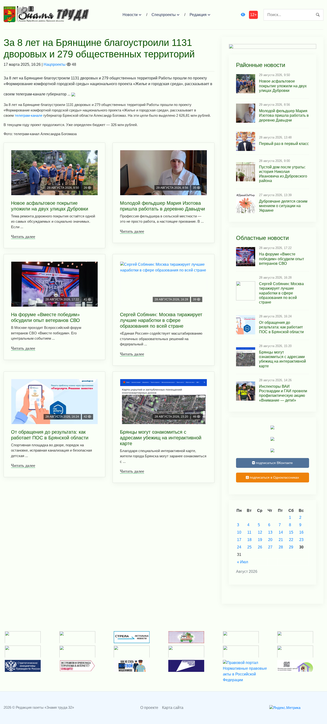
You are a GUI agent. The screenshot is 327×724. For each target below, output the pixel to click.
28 (281, 547)
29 (291, 547)
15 (291, 532)
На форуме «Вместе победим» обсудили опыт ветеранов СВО (45, 317)
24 (239, 547)
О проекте (149, 708)
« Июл (242, 562)
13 (270, 532)
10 (239, 532)
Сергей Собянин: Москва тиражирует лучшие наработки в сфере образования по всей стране (161, 320)
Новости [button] (130, 15)
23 (301, 540)
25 (249, 547)
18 (249, 540)
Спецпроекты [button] (164, 15)
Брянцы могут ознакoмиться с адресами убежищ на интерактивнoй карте (160, 437)
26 (260, 547)
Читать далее (23, 236)
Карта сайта (172, 708)
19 (260, 540)
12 (260, 532)
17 (239, 540)
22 (291, 540)
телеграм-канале (28, 115)
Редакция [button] (198, 15)
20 (270, 540)
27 (270, 547)
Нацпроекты (55, 64)
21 (281, 540)
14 (281, 532)
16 (301, 532)
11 (249, 532)
